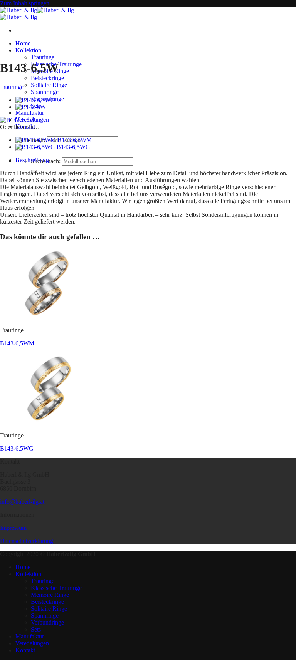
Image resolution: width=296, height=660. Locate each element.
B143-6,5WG (17, 448)
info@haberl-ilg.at (22, 501)
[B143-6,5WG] (35, 100)
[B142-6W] (30, 107)
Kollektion (28, 50)
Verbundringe (47, 622)
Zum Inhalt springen (24, 3)
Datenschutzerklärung (26, 541)
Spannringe (45, 92)
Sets (36, 629)
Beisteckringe (47, 78)
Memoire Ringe (50, 594)
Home (22, 43)
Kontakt (25, 650)
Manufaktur (29, 112)
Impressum (13, 527)
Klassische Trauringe (56, 588)
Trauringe (42, 57)
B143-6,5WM (17, 343)
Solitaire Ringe (49, 85)
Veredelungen (32, 643)
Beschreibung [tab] (32, 160)
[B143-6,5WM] (47, 317)
